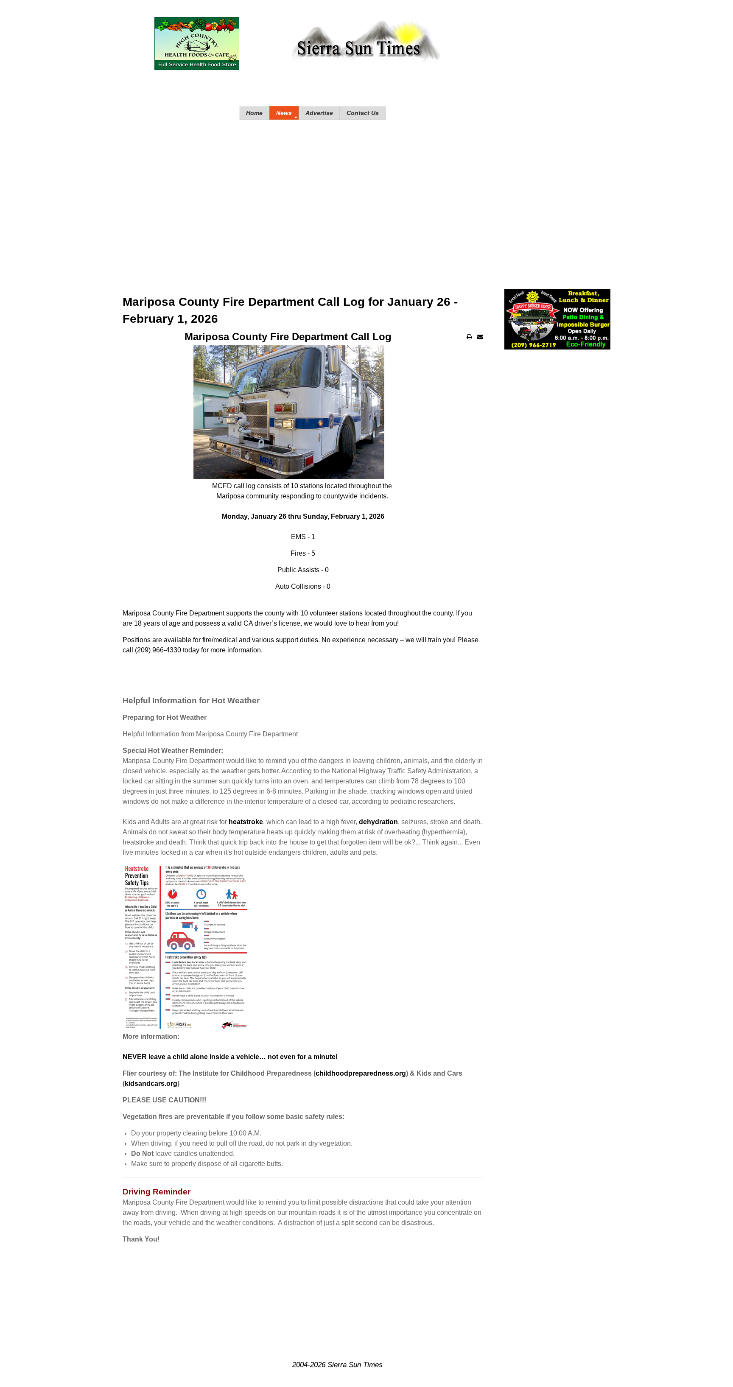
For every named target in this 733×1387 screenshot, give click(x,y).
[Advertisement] (366, 196)
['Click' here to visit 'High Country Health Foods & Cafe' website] (197, 43)
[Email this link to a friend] (480, 336)
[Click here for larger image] (186, 947)
